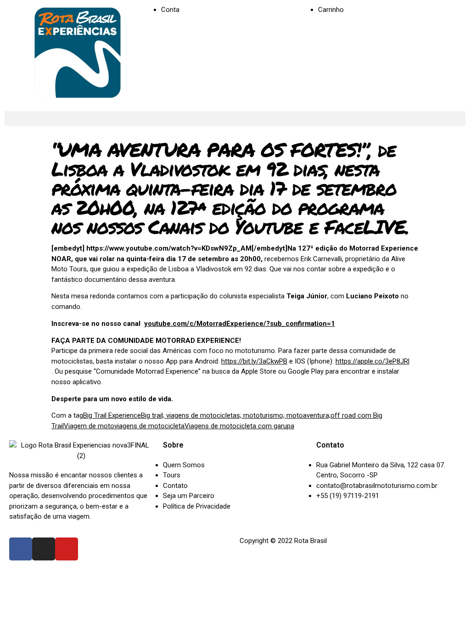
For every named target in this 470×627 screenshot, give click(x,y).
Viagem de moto (89, 426)
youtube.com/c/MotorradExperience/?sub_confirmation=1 (239, 323)
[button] (235, 118)
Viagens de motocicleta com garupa (239, 426)
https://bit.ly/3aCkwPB (254, 361)
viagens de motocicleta (149, 426)
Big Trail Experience (112, 415)
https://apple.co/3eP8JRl (372, 361)
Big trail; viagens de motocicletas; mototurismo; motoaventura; (235, 415)
